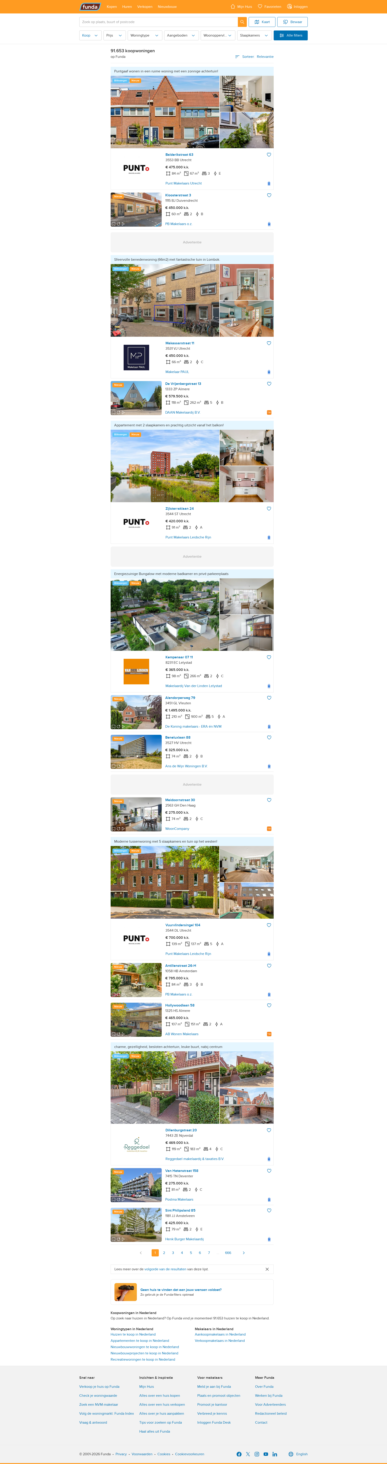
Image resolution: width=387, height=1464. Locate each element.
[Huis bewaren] (269, 154)
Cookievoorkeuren (189, 1454)
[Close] (267, 1269)
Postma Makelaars (179, 1199)
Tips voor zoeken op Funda (160, 1422)
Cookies (163, 1454)
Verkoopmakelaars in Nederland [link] (220, 1340)
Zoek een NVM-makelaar (98, 1404)
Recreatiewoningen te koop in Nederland (143, 1359)
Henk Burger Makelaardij (184, 1239)
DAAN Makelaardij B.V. (183, 412)
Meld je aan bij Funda (214, 1386)
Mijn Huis (146, 1386)
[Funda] (90, 6)
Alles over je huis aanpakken (161, 1413)
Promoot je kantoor (212, 1404)
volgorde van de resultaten (165, 1269)
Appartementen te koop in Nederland (140, 1340)
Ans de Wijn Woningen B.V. (186, 766)
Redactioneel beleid (271, 1413)
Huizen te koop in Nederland (133, 1334)
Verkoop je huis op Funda (99, 1386)
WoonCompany (177, 828)
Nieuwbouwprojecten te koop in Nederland (144, 1353)
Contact (261, 1422)
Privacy (121, 1454)
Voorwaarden (142, 1454)
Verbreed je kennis (212, 1413)
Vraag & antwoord (93, 1422)
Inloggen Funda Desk (214, 1422)
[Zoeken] (242, 22)
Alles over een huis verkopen (162, 1404)
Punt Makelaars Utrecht (184, 183)
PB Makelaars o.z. (179, 224)
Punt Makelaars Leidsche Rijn (188, 537)
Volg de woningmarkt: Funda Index (106, 1413)
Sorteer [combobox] (258, 56)
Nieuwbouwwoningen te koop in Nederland (145, 1347)
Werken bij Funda (268, 1395)
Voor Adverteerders (270, 1404)
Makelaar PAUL (177, 372)
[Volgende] (243, 1252)
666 (228, 1253)
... (218, 1253)
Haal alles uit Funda (154, 1431)
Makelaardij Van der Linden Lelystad (194, 686)
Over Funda (264, 1386)
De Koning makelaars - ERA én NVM (193, 726)
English (302, 1454)
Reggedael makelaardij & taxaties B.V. (195, 1159)
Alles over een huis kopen (159, 1395)
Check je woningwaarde (98, 1395)
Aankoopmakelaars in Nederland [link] (220, 1334)
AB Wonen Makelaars (181, 1034)
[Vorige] (140, 1252)
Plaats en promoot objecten (218, 1395)
